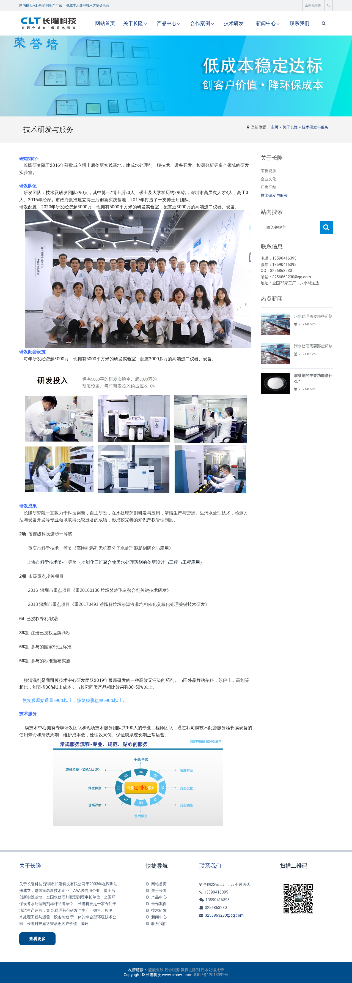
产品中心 (167, 23)
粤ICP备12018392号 (210, 975)
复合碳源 (172, 970)
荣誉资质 (268, 170)
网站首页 (105, 23)
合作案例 (200, 23)
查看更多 (37, 938)
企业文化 (268, 179)
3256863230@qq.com (224, 915)
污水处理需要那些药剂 (313, 316)
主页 (275, 127)
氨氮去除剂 (190, 970)
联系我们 (299, 23)
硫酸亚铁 (156, 970)
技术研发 (234, 23)
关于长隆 (133, 23)
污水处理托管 (212, 970)
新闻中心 (266, 23)
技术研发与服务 (315, 127)
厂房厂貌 (268, 187)
